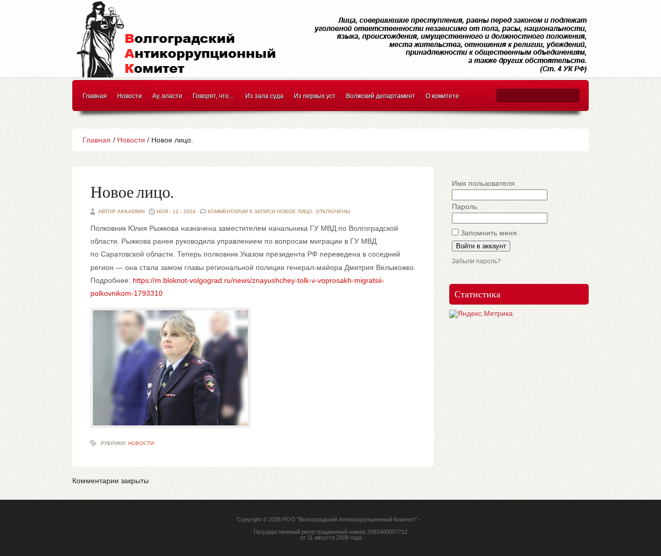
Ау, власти (167, 96)
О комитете (442, 96)
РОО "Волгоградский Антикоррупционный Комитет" (349, 519)
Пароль (464, 206)
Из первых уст (315, 96)
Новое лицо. (132, 193)
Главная (95, 96)
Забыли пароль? (476, 261)
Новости (129, 96)
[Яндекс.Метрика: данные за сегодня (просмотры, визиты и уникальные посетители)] (481, 314)
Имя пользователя (483, 183)
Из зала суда (264, 96)
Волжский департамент (380, 96)
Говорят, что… (214, 96)
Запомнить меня (489, 233)
